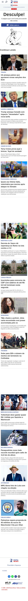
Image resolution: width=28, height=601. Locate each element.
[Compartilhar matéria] (15, 576)
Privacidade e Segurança (14, 565)
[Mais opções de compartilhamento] (19, 576)
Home (4, 570)
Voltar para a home (14, 25)
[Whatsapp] (12, 576)
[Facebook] (9, 576)
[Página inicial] (14, 560)
